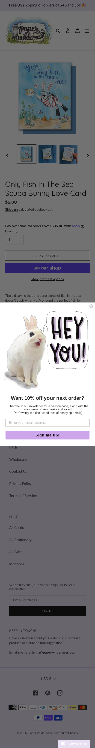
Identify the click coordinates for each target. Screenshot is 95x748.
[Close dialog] (91, 306)
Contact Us (76, 744)
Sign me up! (47, 435)
